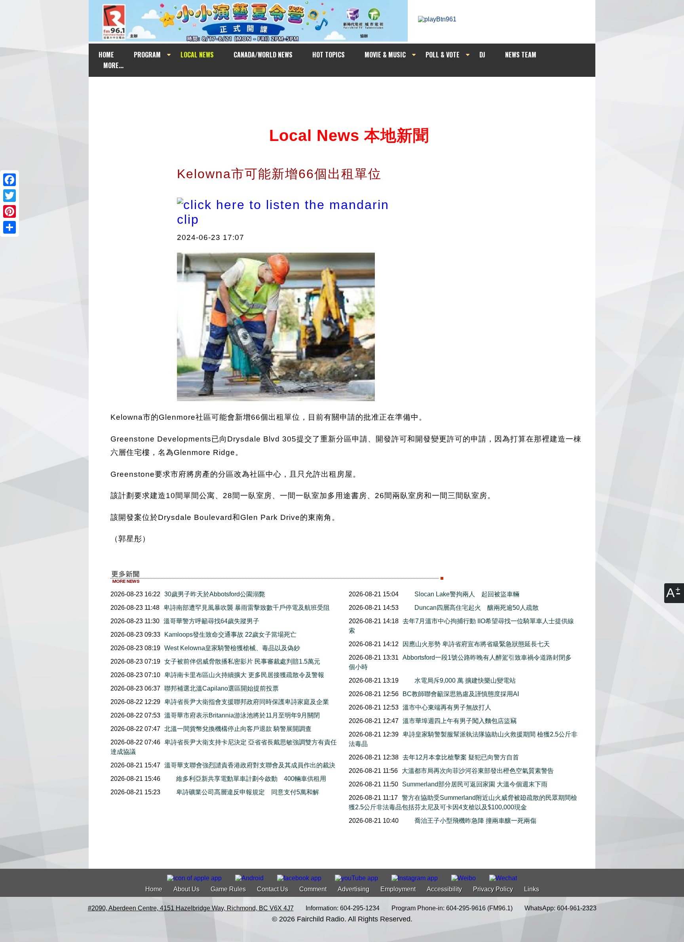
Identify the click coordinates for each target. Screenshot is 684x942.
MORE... (113, 65)
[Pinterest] (9, 211)
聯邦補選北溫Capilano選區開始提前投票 (221, 688)
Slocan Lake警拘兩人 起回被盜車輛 (466, 594)
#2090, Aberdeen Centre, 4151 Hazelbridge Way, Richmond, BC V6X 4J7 (191, 908)
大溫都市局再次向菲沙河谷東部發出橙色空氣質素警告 (478, 770)
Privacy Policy (493, 889)
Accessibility (444, 889)
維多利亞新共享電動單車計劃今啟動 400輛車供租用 (251, 778)
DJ (482, 54)
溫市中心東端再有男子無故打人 (447, 707)
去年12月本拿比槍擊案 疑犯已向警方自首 (461, 757)
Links (531, 889)
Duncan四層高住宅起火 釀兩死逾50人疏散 (476, 607)
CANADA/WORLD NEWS (263, 54)
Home (153, 889)
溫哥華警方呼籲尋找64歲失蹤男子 (211, 621)
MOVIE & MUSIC (385, 54)
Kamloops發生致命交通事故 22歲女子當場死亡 (230, 634)
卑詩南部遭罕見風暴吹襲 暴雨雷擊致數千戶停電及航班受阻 (246, 607)
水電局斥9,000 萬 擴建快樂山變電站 (465, 680)
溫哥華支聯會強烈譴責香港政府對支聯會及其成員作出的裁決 (249, 765)
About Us (186, 889)
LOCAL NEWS (197, 54)
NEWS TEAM (520, 54)
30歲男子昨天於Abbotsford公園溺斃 (214, 594)
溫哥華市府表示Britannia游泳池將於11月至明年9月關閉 (242, 715)
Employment (398, 889)
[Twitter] (9, 196)
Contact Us (272, 889)
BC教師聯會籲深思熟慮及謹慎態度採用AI (461, 694)
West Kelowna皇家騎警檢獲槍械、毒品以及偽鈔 (232, 648)
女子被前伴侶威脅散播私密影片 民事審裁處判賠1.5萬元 (242, 661)
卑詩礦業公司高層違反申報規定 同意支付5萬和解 (247, 792)
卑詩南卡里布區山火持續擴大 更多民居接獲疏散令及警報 (244, 675)
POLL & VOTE (443, 54)
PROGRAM (147, 54)
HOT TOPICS (328, 54)
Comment (313, 889)
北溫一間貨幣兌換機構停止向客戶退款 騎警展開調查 (238, 728)
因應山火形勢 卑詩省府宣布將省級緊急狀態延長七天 (476, 644)
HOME (106, 54)
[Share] (9, 227)
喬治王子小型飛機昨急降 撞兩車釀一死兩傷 (475, 820)
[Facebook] (9, 180)
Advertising (353, 889)
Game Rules (228, 889)
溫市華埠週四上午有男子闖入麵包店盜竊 (460, 720)
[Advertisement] (349, 92)
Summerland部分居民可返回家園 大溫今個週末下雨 (474, 784)
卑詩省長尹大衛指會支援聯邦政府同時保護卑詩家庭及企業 (246, 701)
